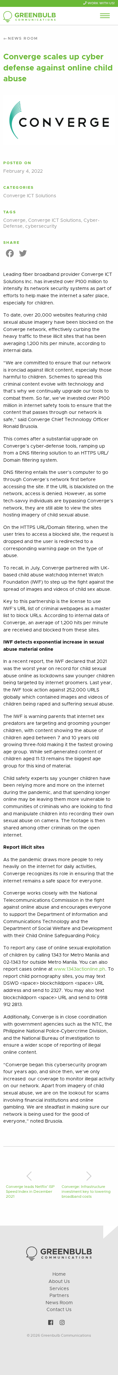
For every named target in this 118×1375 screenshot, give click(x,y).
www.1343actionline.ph (79, 969)
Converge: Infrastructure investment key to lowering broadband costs (86, 1191)
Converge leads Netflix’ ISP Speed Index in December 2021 (30, 1191)
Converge (14, 220)
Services (59, 1289)
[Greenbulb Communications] (29, 17)
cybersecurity (41, 226)
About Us (59, 1281)
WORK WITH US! (101, 3)
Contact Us (59, 1309)
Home (59, 1274)
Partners (59, 1295)
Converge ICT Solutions (29, 196)
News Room (23, 38)
